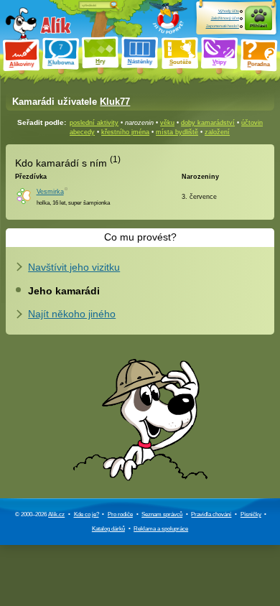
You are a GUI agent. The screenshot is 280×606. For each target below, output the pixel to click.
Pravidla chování (211, 514)
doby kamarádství (208, 122)
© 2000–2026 (40, 514)
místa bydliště (177, 132)
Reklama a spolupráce (161, 529)
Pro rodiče (120, 514)
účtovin (252, 122)
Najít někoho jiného (72, 314)
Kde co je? (86, 514)
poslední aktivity (94, 122)
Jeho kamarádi (64, 291)
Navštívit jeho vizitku (74, 267)
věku (167, 122)
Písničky (251, 514)
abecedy (82, 132)
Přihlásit (258, 25)
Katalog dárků (108, 529)
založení (217, 132)
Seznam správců (161, 514)
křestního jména (125, 132)
